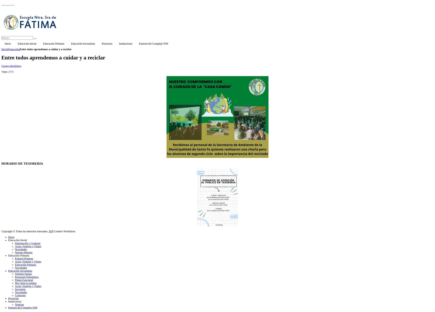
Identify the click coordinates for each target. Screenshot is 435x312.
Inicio (4, 49)
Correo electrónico (11, 66)
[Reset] (34, 38)
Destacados (13, 49)
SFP (51, 231)
